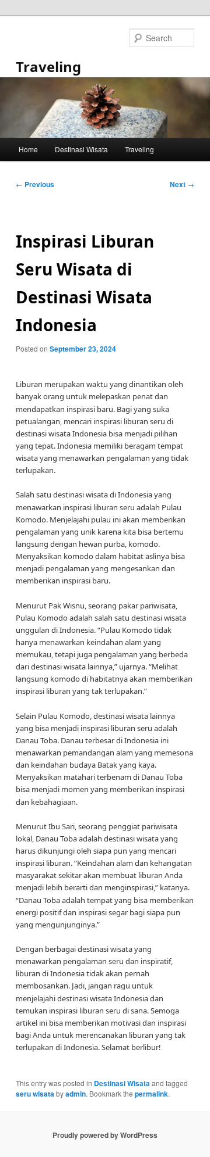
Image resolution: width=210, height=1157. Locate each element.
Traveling (48, 66)
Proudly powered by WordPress (105, 1135)
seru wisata (35, 1093)
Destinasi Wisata (81, 149)
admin (75, 1093)
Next (182, 184)
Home (28, 149)
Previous (35, 184)
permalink (151, 1093)
